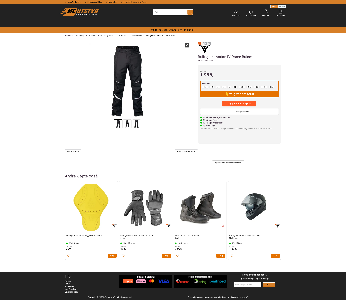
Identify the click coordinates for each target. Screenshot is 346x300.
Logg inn (265, 11)
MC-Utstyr (80, 35)
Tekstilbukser (136, 35)
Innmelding (248, 278)
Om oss (68, 281)
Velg (112, 256)
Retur (67, 284)
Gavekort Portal (71, 292)
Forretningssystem (196, 297)
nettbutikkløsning (214, 297)
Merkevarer (70, 286)
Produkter (92, 35)
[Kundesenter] (250, 11)
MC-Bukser (122, 35)
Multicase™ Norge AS (239, 297)
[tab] (73, 151)
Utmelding (264, 278)
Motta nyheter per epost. (254, 274)
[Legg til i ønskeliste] (68, 256)
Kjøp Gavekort (71, 289)
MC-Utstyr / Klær (107, 35)
